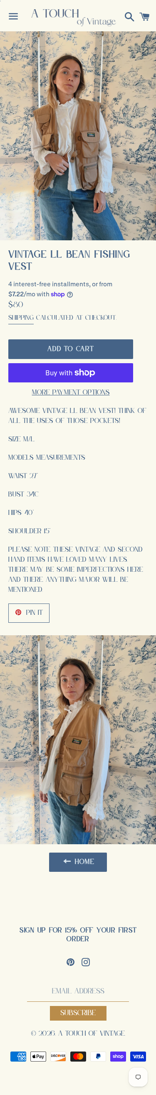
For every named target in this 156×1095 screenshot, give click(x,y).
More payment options (71, 393)
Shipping (21, 318)
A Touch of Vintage (91, 1033)
